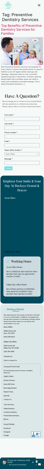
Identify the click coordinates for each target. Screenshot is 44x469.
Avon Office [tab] (9, 198)
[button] (39, 5)
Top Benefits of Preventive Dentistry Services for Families (21, 29)
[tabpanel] (22, 225)
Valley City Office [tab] (12, 252)
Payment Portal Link (12, 367)
